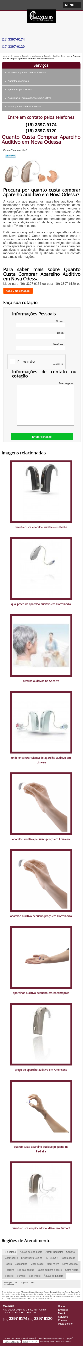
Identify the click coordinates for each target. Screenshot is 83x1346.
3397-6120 (16, 46)
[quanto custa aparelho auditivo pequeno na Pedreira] (41, 1111)
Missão (62, 1313)
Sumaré (21, 1275)
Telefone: (59, 344)
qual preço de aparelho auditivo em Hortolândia (41, 604)
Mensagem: (66, 383)
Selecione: (11, 1251)
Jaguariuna (21, 1263)
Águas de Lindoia (53, 1275)
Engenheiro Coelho (31, 1257)
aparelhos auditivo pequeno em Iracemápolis (41, 993)
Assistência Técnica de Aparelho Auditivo (29, 98)
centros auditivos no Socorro (41, 681)
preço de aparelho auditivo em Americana (41, 1069)
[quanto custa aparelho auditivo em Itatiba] (41, 491)
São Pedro (35, 1275)
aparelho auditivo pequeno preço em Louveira (41, 839)
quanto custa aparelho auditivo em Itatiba (41, 527)
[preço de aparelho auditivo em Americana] (41, 1034)
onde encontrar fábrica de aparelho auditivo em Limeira (41, 760)
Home (61, 1306)
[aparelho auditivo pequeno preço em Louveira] (41, 803)
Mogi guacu (36, 1263)
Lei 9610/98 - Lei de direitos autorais (35, 1298)
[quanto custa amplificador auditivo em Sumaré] (41, 1192)
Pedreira (9, 1269)
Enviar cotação (42, 436)
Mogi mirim (53, 1263)
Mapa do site (65, 1323)
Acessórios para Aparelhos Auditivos (27, 72)
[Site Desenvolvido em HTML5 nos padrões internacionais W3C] (30, 1341)
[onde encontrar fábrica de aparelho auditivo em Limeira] (41, 722)
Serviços (41, 65)
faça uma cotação (18, 290)
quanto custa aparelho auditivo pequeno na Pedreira (41, 1149)
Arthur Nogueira (54, 1251)
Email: (61, 332)
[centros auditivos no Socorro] (41, 645)
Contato (62, 1320)
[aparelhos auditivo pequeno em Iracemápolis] (41, 957)
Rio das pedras (25, 1269)
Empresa (63, 1309)
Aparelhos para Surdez (20, 89)
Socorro (9, 1275)
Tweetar (10, 156)
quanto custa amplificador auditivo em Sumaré (41, 1228)
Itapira (8, 1263)
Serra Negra (71, 1269)
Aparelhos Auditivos (18, 81)
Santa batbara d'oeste (49, 1269)
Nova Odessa (70, 1263)
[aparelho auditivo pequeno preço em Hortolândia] (41, 880)
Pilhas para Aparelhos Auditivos (24, 106)
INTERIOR (52, 1257)
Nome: (60, 321)
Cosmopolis (11, 1257)
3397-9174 (16, 39)
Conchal (70, 1251)
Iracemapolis (68, 1257)
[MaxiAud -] (41, 17)
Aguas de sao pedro (31, 1251)
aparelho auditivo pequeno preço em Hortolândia (41, 916)
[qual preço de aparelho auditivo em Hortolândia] (41, 568)
